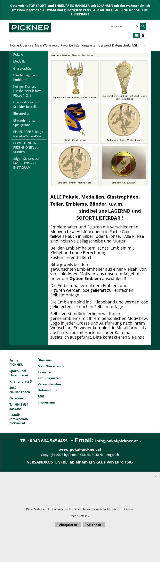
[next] (144, 45)
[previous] (140, 45)
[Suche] (143, 26)
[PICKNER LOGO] (30, 27)
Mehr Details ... (81, 516)
